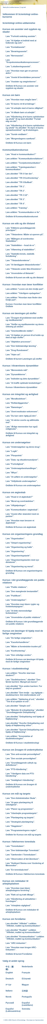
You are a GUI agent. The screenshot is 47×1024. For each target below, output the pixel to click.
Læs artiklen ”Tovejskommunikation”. (23, 163)
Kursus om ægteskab (14, 492)
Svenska (26, 1009)
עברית (8, 985)
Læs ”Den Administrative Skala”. (21, 798)
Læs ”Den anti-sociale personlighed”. (23, 754)
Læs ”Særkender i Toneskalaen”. (21, 855)
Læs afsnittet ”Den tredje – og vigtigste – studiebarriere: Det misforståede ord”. (25, 694)
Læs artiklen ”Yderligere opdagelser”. (23, 293)
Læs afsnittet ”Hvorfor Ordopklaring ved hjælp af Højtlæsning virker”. (25, 724)
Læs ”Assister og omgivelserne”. (21, 82)
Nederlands (27, 966)
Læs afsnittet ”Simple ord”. (18, 706)
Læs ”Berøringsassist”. (17, 51)
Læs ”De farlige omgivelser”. (19, 638)
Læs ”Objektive (19, 342)
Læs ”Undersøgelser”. (16, 600)
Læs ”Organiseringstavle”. (18, 556)
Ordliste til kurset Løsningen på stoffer (24, 359)
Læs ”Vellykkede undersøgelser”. (21, 481)
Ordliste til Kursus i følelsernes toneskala (25, 874)
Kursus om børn (11, 95)
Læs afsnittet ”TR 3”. (15, 199)
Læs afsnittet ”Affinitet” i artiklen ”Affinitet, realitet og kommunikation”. (23, 924)
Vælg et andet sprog (13, 961)
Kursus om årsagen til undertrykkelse (23, 750)
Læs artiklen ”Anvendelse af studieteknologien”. (19, 737)
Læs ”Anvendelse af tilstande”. (20, 273)
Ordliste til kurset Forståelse (19, 954)
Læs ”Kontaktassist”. (16, 47)
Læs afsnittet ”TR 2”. (15, 191)
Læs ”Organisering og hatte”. (19, 547)
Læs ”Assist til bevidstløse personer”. (24, 77)
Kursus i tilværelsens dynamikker (20, 365)
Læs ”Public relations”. (17, 587)
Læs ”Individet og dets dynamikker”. (23, 379)
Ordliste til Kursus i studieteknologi (22, 743)
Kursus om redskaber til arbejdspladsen (15, 882)
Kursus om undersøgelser (16, 442)
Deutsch (10, 979)
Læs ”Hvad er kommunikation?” (21, 154)
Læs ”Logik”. (12, 451)
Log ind (23, 7)
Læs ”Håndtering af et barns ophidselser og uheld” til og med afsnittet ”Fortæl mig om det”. (25, 119)
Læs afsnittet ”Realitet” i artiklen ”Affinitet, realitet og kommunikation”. (23, 931)
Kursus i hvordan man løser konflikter (23, 284)
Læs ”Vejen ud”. (13, 354)
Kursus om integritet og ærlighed (20, 394)
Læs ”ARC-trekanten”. (16, 943)
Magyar (25, 985)
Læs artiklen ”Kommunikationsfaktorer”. (25, 159)
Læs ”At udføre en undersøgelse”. (22, 477)
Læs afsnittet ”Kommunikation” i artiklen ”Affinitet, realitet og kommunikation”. (25, 938)
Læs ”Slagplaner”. (14, 826)
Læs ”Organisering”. (15, 551)
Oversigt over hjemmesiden (35, 1020)
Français (26, 973)
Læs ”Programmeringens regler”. (21, 830)
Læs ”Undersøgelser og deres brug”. (23, 447)
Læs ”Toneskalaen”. (15, 846)
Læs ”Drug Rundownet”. (17, 350)
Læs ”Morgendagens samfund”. (21, 139)
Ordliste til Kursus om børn (18, 143)
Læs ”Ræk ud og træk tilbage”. (20, 895)
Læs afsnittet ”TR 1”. (15, 186)
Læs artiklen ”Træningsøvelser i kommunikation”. (21, 168)
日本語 (25, 991)
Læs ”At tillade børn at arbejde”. (21, 112)
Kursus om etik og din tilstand (19, 223)
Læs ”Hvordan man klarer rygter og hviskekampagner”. (22, 605)
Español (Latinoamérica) (13, 1010)
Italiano (9, 991)
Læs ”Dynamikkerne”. (16, 374)
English (9, 973)
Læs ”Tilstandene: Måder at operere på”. (25, 234)
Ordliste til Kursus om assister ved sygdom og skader (22, 87)
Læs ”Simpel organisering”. (19, 543)
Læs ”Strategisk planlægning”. (20, 822)
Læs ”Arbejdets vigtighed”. (18, 905)
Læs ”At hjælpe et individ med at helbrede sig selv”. (21, 42)
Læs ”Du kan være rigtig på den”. (21, 416)
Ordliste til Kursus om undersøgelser (23, 485)
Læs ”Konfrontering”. (16, 651)
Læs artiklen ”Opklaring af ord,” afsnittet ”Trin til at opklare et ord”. (25, 700)
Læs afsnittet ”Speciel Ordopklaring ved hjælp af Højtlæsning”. (24, 731)
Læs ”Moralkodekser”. (16, 399)
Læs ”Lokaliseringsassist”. (18, 66)
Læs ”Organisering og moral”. (20, 566)
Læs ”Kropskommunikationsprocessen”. (23, 61)
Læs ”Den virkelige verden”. (19, 655)
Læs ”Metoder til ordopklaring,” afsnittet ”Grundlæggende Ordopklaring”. (25, 711)
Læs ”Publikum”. (14, 596)
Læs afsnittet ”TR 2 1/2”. (17, 195)
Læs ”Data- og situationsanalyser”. (22, 460)
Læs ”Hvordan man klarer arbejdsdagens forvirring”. (18, 889)
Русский (10, 1003)
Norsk (8, 997)
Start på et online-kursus (11, 7)
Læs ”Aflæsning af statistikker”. (21, 250)
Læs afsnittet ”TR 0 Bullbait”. (19, 182)
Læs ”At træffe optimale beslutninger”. (24, 383)
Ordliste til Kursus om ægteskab (21, 527)
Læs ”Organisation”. (15, 538)
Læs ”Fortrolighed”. (15, 464)
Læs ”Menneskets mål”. (17, 370)
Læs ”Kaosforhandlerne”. (18, 642)
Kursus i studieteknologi (16, 668)
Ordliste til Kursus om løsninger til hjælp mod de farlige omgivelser (25, 660)
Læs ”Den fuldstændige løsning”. (21, 346)
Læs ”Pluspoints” (14, 455)
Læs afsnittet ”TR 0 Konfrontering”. (22, 178)
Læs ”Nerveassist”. (15, 56)
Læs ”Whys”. (12, 473)
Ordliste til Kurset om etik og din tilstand (24, 277)
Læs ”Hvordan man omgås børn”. (22, 100)
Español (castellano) (27, 1004)
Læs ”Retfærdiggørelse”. (17, 403)
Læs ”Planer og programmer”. (20, 809)
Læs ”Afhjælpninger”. (16, 505)
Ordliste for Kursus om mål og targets (23, 835)
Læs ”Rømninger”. (14, 407)
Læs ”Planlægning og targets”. (20, 817)
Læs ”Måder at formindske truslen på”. (24, 646)
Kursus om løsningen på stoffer (19, 313)
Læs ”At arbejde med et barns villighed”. (25, 108)
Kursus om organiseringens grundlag (23, 534)
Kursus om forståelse (14, 919)
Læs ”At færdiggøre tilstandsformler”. (23, 265)
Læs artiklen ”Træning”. (17, 208)
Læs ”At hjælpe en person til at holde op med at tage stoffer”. (25, 336)
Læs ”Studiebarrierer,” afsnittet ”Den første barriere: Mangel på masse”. (23, 681)
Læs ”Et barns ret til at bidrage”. (21, 104)
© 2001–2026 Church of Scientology (14, 1020)
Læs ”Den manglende (22, 591)
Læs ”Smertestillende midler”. (20, 331)
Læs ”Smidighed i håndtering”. (20, 780)
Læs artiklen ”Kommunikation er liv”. (23, 212)
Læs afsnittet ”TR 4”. (15, 204)
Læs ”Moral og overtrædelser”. (20, 501)
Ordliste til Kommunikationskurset (22, 216)
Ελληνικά (26, 979)
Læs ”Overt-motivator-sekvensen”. (22, 412)
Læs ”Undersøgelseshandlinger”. (22, 468)
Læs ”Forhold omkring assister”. (21, 36)
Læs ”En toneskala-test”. (17, 870)
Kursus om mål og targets (16, 793)
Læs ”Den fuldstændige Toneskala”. (23, 850)
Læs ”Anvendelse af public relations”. (24, 617)
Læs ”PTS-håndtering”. (17, 769)
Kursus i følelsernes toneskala (19, 841)
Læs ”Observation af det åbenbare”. (23, 859)
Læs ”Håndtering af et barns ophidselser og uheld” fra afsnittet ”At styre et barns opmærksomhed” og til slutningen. (25, 127)
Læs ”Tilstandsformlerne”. (18, 260)
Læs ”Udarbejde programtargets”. (22, 813)
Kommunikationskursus (15, 150)
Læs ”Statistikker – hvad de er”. (21, 245)
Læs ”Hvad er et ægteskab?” (19, 497)
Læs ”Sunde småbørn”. (17, 134)
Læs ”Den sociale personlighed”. (21, 758)
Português (27, 997)
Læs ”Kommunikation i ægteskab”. (22, 510)
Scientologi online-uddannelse (19, 23)
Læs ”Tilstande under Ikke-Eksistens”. (24, 269)
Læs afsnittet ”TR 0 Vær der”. (19, 174)
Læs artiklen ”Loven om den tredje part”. (25, 289)
